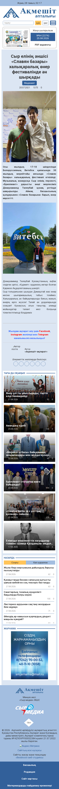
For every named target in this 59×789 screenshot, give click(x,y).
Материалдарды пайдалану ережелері (29, 785)
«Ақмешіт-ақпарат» (36, 351)
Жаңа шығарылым (43, 34)
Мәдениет (29, 83)
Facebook (44, 331)
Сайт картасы (29, 778)
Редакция (29, 771)
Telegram (43, 334)
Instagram (16, 334)
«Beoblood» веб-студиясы (29, 757)
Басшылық (29, 765)
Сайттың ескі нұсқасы (30, 750)
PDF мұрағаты (43, 44)
